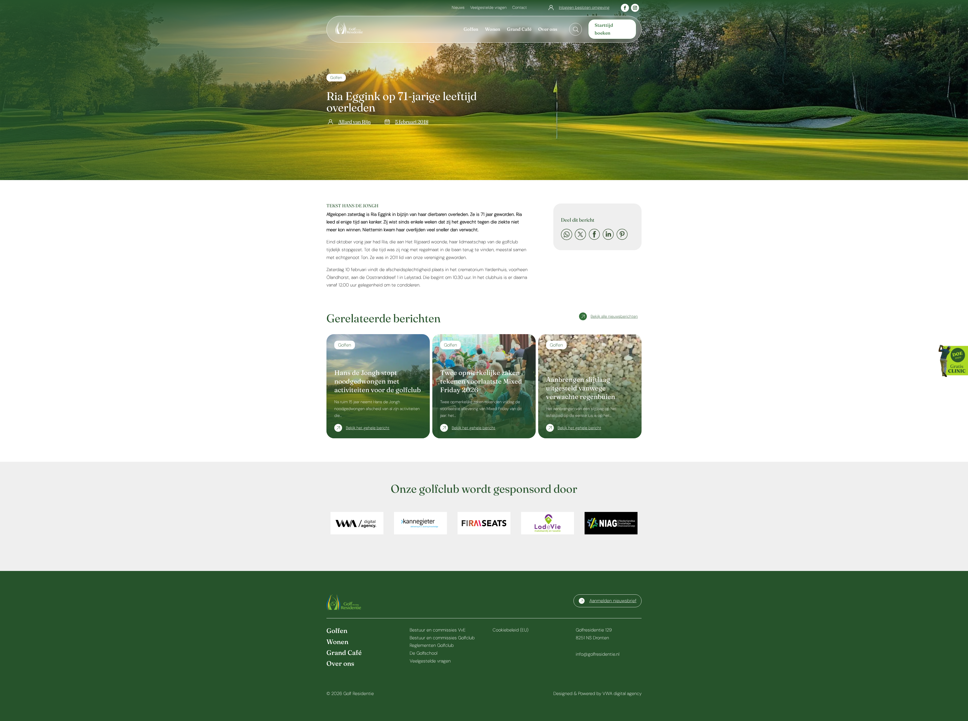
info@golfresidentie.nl (597, 654)
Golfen (336, 77)
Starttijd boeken (604, 29)
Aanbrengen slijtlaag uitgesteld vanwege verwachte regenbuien (580, 388)
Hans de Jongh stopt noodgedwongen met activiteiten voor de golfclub (377, 381)
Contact (519, 8)
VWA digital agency (622, 693)
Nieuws (458, 8)
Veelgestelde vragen (488, 8)
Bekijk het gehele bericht (367, 427)
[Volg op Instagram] (635, 8)
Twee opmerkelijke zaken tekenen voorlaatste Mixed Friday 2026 (481, 381)
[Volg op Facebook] (625, 8)
